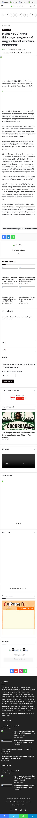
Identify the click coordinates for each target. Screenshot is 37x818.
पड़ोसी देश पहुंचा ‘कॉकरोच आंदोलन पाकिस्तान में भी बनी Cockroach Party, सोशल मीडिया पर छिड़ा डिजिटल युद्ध (18, 435)
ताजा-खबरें (5, 15)
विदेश (26, 15)
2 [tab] (18, 523)
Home (5, 25)
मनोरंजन (33, 15)
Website (4, 357)
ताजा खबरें (5, 29)
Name (4, 342)
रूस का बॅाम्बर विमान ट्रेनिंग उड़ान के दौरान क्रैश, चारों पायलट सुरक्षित (27, 299)
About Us (13, 802)
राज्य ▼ (19, 15)
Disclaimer (29, 802)
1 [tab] (16, 523)
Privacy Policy (16, 805)
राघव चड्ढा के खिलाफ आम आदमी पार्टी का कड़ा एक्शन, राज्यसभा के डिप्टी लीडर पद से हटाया (27, 279)
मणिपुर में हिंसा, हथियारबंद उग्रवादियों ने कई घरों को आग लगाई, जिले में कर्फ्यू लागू (8, 299)
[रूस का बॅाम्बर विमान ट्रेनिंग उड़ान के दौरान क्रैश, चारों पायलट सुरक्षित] (27, 290)
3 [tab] (20, 523)
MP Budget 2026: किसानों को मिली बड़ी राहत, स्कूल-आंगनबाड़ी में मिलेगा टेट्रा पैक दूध (9, 279)
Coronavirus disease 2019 (10, 726)
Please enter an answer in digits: (12, 371)
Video (23, 805)
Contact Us (20, 802)
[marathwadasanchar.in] (18, 6)
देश (12, 15)
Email (4, 350)
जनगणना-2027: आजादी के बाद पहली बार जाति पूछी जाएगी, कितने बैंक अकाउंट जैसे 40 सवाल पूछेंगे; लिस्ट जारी (24, 733)
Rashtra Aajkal (21, 49)
